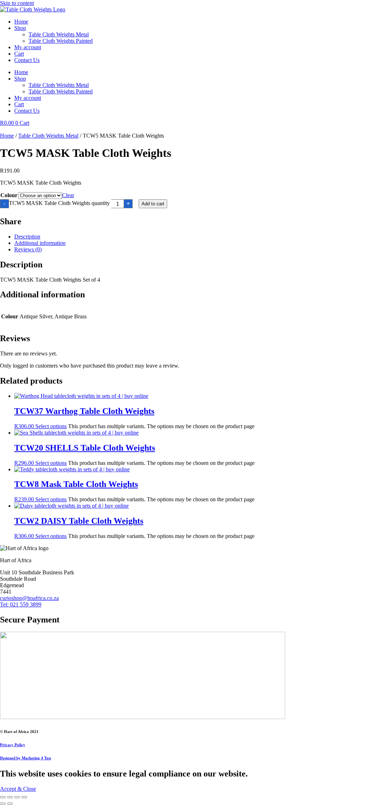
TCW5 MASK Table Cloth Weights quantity (59, 203)
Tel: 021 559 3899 (20, 604)
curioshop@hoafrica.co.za (29, 598)
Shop (20, 28)
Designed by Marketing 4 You (25, 758)
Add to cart (153, 203)
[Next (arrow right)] (10, 804)
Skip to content (17, 3)
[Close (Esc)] (24, 797)
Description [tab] (27, 237)
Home (21, 22)
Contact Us (27, 60)
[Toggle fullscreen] (10, 797)
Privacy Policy (12, 745)
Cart (19, 54)
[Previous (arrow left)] (3, 804)
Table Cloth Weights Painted (61, 41)
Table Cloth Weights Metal (59, 34)
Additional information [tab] (40, 243)
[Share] (17, 797)
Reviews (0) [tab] (28, 249)
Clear (68, 195)
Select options (51, 426)
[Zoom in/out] (3, 797)
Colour (8, 195)
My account (27, 47)
